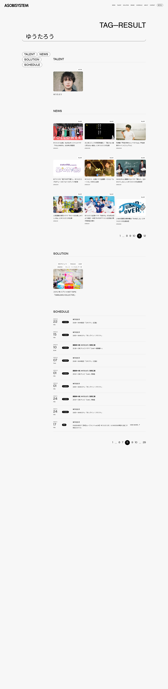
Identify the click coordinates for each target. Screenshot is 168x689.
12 (145, 236)
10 (134, 236)
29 (144, 442)
